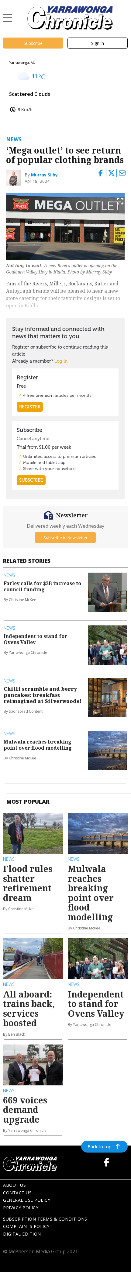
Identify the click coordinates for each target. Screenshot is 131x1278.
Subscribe (33, 43)
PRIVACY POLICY (20, 1208)
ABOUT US (14, 1185)
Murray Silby (44, 175)
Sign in (97, 43)
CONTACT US (17, 1193)
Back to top (100, 1146)
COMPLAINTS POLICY (26, 1226)
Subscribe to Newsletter (65, 537)
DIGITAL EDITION (22, 1234)
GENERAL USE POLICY (26, 1200)
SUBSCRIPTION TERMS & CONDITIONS (45, 1219)
